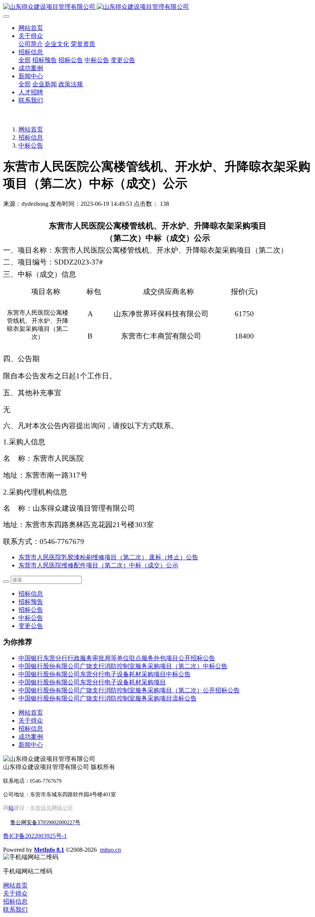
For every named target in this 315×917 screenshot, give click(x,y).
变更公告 (30, 626)
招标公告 (30, 609)
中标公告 (30, 145)
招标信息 (30, 137)
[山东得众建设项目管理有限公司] (157, 7)
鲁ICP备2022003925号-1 (35, 836)
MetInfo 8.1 (49, 849)
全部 (24, 60)
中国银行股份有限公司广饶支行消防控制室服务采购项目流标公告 (107, 698)
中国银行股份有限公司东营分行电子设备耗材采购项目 (92, 682)
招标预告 (30, 601)
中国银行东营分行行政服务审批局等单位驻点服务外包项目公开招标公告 (116, 658)
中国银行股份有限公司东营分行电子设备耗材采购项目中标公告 (104, 674)
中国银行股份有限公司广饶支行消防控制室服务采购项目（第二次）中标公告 (122, 666)
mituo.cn (110, 849)
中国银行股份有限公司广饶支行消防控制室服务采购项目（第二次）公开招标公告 (129, 690)
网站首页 (30, 28)
